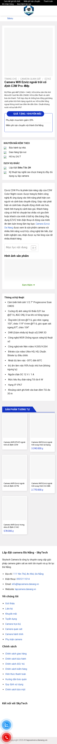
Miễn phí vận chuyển (31, 1)
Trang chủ (10, 78)
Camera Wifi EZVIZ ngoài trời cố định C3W (14, 443)
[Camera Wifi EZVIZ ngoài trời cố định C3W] (14, 426)
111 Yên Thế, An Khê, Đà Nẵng (28, 574)
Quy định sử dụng (14, 684)
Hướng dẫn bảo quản (16, 679)
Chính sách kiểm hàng (16, 669)
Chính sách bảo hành (15, 658)
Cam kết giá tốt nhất (12, 1)
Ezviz (48, 78)
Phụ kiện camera (13, 639)
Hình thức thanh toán (15, 674)
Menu (10, 18)
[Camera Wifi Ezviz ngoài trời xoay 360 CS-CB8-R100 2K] (42, 467)
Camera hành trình (14, 634)
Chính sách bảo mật (15, 689)
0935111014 (23, 579)
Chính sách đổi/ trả (15, 663)
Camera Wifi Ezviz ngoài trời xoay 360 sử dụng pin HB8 (41, 444)
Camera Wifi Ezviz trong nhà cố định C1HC (14, 525)
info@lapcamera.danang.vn (25, 584)
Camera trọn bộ (13, 624)
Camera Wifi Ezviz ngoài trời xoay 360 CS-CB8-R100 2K (41, 486)
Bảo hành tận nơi (24, 4)
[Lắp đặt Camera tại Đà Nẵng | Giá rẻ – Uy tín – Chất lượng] (29, 11)
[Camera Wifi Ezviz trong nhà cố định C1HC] (14, 508)
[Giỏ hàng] (53, 10)
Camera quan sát (13, 629)
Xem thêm (27, 285)
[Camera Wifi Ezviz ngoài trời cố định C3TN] (14, 467)
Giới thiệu (10, 603)
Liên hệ (9, 608)
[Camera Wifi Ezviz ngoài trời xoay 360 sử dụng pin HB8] (42, 426)
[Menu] (4, 10)
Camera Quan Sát (30, 78)
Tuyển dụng (11, 619)
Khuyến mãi (11, 613)
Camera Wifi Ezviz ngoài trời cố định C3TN (14, 484)
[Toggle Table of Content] (32, 247)
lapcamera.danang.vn (25, 589)
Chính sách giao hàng (16, 653)
